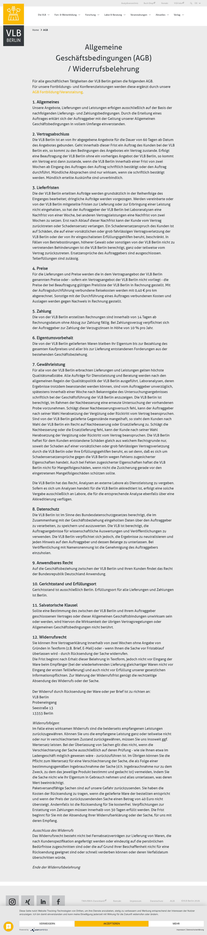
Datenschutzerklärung (195, 930)
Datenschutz (156, 900)
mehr (176, 923)
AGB (172, 900)
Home (35, 30)
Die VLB (42, 14)
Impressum (135, 900)
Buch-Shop (148, 3)
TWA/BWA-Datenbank (93, 900)
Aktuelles (160, 14)
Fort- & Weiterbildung (65, 14)
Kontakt (165, 3)
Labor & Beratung (113, 14)
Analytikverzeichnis (129, 3)
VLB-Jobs (178, 3)
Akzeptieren (112, 923)
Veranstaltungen (139, 14)
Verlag (177, 14)
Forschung (90, 14)
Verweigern (47, 923)
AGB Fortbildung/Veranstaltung (57, 92)
